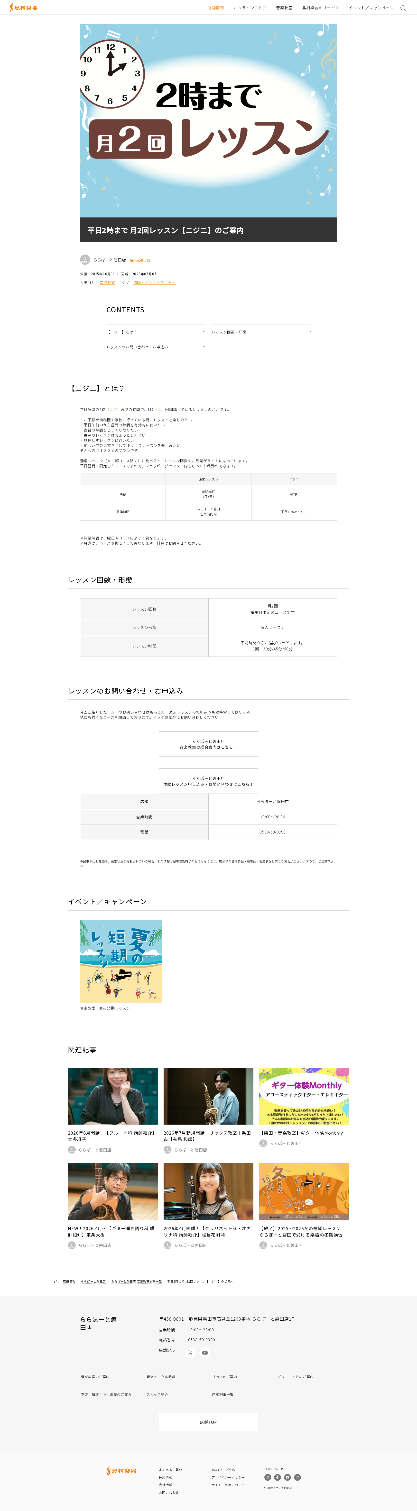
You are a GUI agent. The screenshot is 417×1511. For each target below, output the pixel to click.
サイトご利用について (228, 1484)
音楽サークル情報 (161, 1376)
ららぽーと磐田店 (93, 1281)
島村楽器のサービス (320, 7)
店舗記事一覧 (140, 260)
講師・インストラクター (154, 282)
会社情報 (165, 1484)
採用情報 (165, 1477)
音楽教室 (284, 7)
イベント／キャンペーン (371, 7)
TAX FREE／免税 (224, 1469)
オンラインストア (250, 7)
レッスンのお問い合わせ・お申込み (137, 346)
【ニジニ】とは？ (121, 331)
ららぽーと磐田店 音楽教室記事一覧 (136, 1281)
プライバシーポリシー (228, 1477)
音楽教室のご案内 (95, 1376)
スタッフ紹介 (157, 1394)
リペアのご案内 (224, 1376)
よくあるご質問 (170, 1469)
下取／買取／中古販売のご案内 (106, 1394)
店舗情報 (216, 7)
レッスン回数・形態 (229, 331)
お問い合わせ (169, 1492)
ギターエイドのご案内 (296, 1376)
